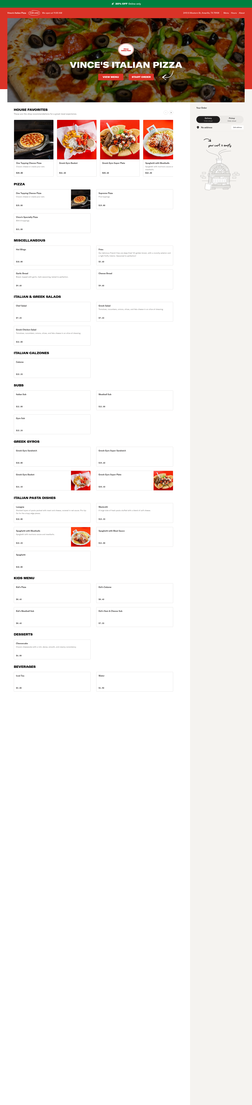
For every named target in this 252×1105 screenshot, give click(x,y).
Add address (237, 127)
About (242, 13)
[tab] (208, 119)
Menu (226, 13)
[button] (52, 199)
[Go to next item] (171, 112)
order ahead (34, 13)
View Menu (111, 76)
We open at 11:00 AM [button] (52, 13)
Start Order (141, 76)
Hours (234, 13)
